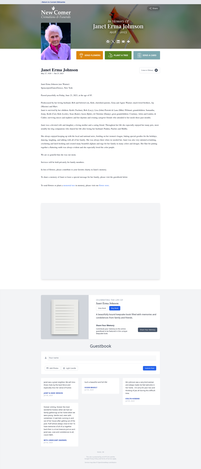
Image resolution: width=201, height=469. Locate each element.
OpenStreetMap (103, 462)
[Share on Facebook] (108, 41)
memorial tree (69, 185)
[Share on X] (113, 41)
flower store (104, 185)
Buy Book (114, 308)
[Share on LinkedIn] (118, 41)
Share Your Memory (147, 330)
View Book (102, 308)
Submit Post (149, 368)
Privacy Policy (94, 459)
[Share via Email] (123, 41)
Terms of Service (106, 459)
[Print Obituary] (128, 41)
